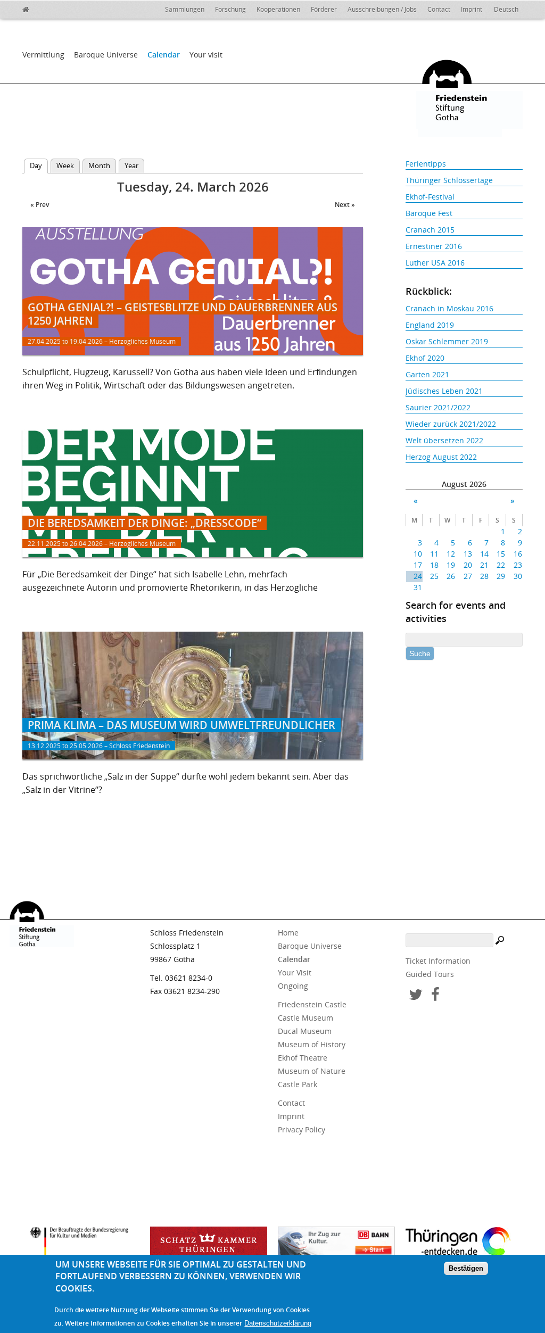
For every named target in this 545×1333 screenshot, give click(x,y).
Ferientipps (426, 164)
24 (418, 576)
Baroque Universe (106, 54)
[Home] (49, 8)
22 (501, 565)
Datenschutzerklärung (277, 1323)
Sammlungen (184, 9)
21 (484, 565)
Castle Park (297, 1084)
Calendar (163, 54)
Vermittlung (43, 54)
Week (65, 165)
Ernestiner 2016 (434, 246)
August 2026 (464, 484)
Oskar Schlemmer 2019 (447, 341)
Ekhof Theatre (302, 1058)
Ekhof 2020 (425, 358)
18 (434, 565)
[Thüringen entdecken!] (464, 1244)
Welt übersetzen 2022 (444, 440)
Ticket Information (438, 961)
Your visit (205, 54)
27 (468, 576)
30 (518, 576)
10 (418, 554)
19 (451, 565)
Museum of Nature (311, 1071)
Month (99, 165)
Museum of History (311, 1044)
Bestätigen (466, 1268)
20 (468, 565)
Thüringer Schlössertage (449, 180)
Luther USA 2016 (435, 263)
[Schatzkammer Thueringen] (208, 1245)
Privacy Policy (301, 1129)
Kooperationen (278, 9)
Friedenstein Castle (312, 1004)
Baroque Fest (429, 213)
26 (451, 576)
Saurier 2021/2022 (438, 407)
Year (131, 165)
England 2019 (430, 325)
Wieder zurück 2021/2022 (451, 424)
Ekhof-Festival (430, 197)
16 (518, 554)
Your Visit (294, 972)
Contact (438, 9)
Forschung (230, 9)
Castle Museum (305, 1018)
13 (468, 554)
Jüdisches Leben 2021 (444, 391)
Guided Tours (430, 974)
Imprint (471, 9)
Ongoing (293, 986)
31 (418, 587)
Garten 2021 (427, 374)
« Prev (39, 204)
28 (484, 576)
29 (501, 576)
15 (501, 554)
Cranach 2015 (430, 230)
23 (518, 565)
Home (288, 933)
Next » (345, 204)
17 (418, 565)
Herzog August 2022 (441, 457)
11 (434, 554)
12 (451, 554)
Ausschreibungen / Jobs (382, 9)
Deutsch (506, 9)
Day (39, 165)
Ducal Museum (305, 1031)
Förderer (324, 9)
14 (484, 554)
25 (434, 576)
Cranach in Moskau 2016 (449, 308)
